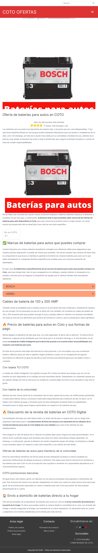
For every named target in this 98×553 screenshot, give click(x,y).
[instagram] (77, 527)
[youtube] (86, 527)
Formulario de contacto (49, 527)
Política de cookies (16, 527)
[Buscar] (93, 3)
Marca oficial (49, 531)
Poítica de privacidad (16, 531)
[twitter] (80, 527)
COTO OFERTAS (19, 12)
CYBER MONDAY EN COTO (81, 543)
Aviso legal (16, 534)
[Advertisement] (49, 38)
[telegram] (83, 527)
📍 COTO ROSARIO (82, 539)
